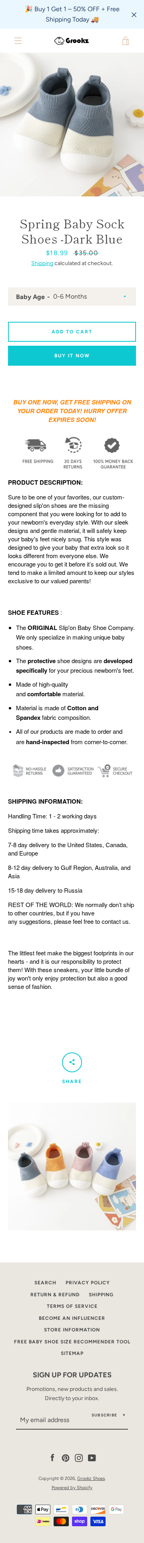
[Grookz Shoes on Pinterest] (66, 1457)
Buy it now (72, 356)
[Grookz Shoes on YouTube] (92, 1457)
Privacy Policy (88, 1283)
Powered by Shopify (72, 1487)
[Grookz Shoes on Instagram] (79, 1457)
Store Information (72, 1330)
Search (45, 1283)
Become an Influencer (72, 1318)
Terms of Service (72, 1306)
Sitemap (72, 1353)
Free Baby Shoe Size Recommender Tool (72, 1342)
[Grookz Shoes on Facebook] (52, 1457)
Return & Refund (55, 1294)
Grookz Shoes (91, 1478)
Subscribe (104, 1415)
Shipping (42, 263)
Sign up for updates (72, 1375)
